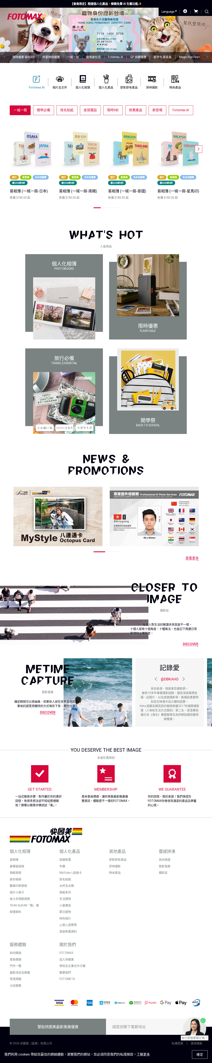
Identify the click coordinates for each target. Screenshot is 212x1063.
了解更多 (143, 1054)
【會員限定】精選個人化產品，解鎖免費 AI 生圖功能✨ (106, 3)
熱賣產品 (135, 110)
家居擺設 (90, 110)
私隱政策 (177, 1043)
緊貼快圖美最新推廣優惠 (57, 1027)
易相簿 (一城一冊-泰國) (127, 191)
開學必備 (43, 110)
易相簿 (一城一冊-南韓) (78, 191)
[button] (97, 208)
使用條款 (196, 1043)
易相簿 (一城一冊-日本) (29, 191)
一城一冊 (20, 110)
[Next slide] (207, 57)
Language (168, 11)
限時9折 (113, 110)
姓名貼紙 (66, 110)
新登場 (157, 110)
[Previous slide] (4, 57)
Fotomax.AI (180, 110)
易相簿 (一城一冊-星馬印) (178, 191)
